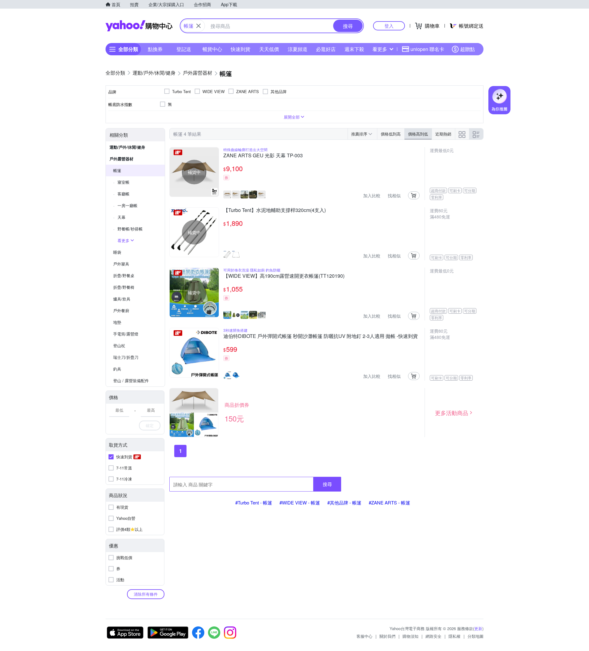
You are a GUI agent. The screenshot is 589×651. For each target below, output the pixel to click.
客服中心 (364, 636)
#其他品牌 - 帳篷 (344, 502)
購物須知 (410, 636)
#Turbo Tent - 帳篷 (253, 502)
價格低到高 (391, 134)
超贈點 (467, 49)
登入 (389, 25)
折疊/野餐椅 (123, 287)
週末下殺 (354, 49)
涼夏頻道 (297, 49)
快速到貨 (240, 49)
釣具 (117, 369)
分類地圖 (475, 636)
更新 (478, 628)
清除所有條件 (146, 594)
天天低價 (269, 49)
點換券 (155, 49)
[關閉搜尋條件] (198, 25)
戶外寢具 (121, 264)
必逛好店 (326, 49)
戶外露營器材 (121, 159)
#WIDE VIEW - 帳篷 (299, 502)
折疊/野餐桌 (123, 275)
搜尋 (327, 484)
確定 (150, 425)
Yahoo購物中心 (139, 25)
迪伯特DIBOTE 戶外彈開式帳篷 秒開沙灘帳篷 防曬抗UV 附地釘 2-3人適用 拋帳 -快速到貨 (320, 336)
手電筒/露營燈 (125, 334)
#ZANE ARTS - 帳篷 (389, 502)
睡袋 (117, 252)
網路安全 (433, 636)
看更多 (379, 49)
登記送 (183, 49)
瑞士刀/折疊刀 (125, 357)
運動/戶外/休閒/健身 (127, 147)
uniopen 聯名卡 (427, 49)
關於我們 (387, 636)
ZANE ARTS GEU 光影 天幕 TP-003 (263, 156)
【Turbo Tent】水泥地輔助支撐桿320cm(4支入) (274, 210)
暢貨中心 (212, 49)
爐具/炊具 (121, 299)
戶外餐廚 (121, 310)
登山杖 (119, 345)
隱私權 (454, 636)
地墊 (117, 322)
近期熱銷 (443, 134)
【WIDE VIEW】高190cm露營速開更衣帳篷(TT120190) (284, 276)
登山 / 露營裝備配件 (131, 380)
